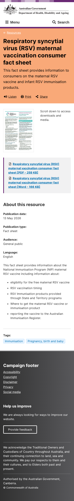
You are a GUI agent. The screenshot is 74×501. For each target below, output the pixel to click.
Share (44, 96)
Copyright (10, 377)
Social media (12, 392)
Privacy (8, 387)
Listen (12, 96)
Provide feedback (20, 429)
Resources (14, 32)
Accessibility (11, 372)
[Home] (37, 9)
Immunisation (14, 341)
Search (63, 22)
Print (28, 96)
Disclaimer (10, 382)
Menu (14, 22)
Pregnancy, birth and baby (46, 341)
